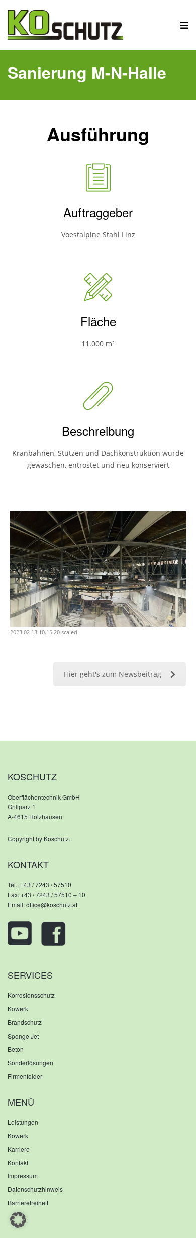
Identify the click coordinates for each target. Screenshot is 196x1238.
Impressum (23, 1175)
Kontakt (18, 1162)
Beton (16, 1049)
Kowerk (18, 1008)
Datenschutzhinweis (35, 1189)
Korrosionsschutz (31, 995)
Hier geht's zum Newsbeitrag (112, 674)
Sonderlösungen (30, 1062)
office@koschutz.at (51, 904)
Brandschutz (25, 1022)
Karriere (19, 1149)
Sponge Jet (23, 1035)
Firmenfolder (25, 1076)
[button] (18, 1220)
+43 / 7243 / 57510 (45, 884)
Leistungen (23, 1122)
